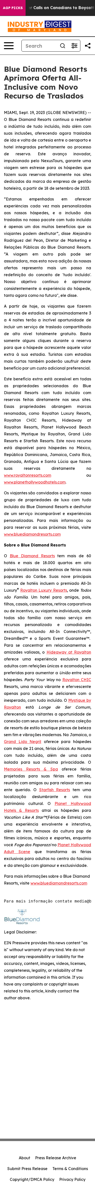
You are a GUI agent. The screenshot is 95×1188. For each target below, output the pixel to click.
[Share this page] (87, 46)
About (24, 1157)
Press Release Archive (55, 1157)
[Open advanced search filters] (74, 45)
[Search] (62, 45)
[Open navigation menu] (9, 46)
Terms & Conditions (70, 1168)
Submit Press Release (27, 1168)
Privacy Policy (72, 1179)
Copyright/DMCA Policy (32, 1179)
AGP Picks (13, 8)
